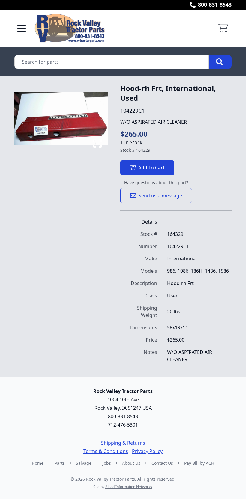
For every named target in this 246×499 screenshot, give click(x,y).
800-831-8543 (215, 4)
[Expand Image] (98, 143)
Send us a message (160, 195)
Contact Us (162, 463)
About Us (131, 463)
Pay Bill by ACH (199, 463)
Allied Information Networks (128, 486)
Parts (60, 463)
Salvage (84, 463)
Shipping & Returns (123, 443)
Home (38, 463)
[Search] (220, 62)
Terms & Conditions (105, 451)
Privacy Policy (147, 451)
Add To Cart (151, 167)
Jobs (107, 463)
